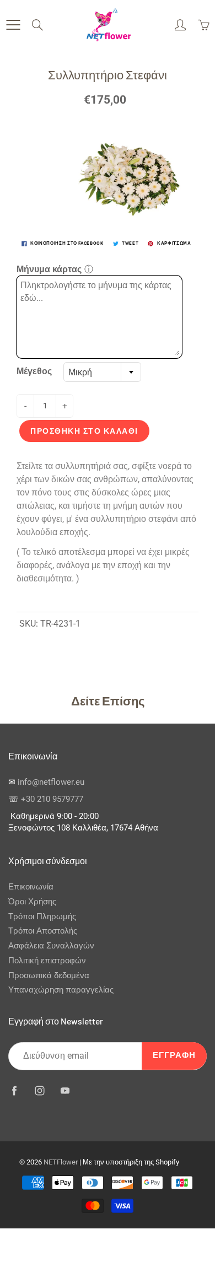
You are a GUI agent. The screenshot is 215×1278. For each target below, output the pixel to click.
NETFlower (61, 1162)
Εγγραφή (174, 1055)
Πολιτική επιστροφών (47, 961)
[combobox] (102, 372)
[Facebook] (14, 1091)
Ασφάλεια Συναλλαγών (51, 946)
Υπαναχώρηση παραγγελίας (61, 990)
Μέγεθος (34, 371)
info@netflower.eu (51, 782)
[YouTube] (64, 1091)
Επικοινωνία (30, 887)
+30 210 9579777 (52, 799)
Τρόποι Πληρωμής (42, 916)
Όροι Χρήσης (32, 902)
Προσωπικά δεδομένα (48, 975)
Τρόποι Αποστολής (42, 931)
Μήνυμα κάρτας (49, 269)
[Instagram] (39, 1091)
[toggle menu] (13, 25)
